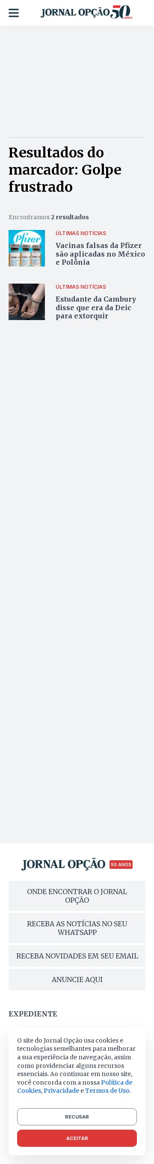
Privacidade (61, 1090)
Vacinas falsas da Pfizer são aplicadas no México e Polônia (100, 253)
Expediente (33, 1014)
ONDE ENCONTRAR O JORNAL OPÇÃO (77, 895)
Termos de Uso (107, 1090)
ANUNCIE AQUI (77, 979)
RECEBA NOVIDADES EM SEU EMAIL (77, 956)
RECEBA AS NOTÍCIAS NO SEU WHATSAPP (77, 928)
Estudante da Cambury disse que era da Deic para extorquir (96, 307)
